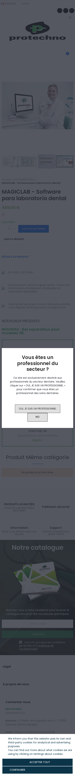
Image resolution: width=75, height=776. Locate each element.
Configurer (17, 770)
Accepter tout (39, 762)
